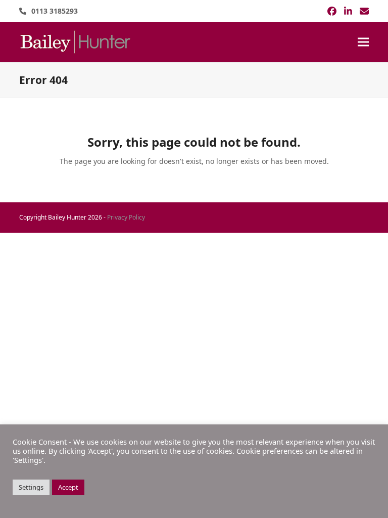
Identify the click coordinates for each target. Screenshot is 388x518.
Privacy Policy (126, 217)
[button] (363, 42)
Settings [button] (31, 487)
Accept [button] (68, 487)
